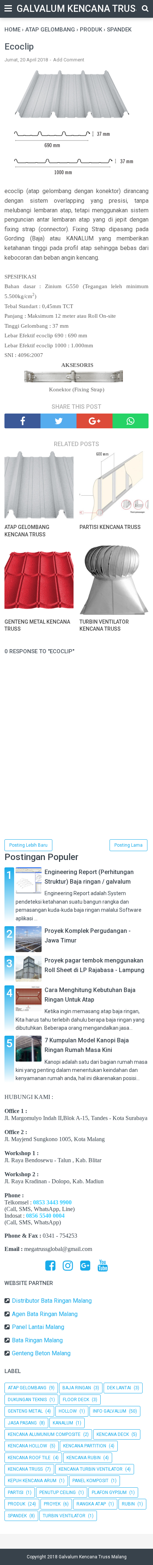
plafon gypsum (109, 1492)
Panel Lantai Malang (38, 1326)
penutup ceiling (57, 1492)
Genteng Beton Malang (41, 1353)
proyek (52, 1504)
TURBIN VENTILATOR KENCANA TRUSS (104, 625)
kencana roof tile (29, 1457)
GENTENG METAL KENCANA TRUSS (37, 625)
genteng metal (25, 1411)
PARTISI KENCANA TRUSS (110, 527)
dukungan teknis (27, 1399)
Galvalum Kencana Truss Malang (93, 1556)
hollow (68, 1411)
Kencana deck (113, 1434)
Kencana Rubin (83, 1457)
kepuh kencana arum (32, 1480)
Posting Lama (128, 845)
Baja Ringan (76, 1387)
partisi (15, 1492)
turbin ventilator (64, 1515)
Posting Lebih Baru (28, 845)
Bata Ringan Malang (37, 1340)
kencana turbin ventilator (91, 1469)
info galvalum (109, 1411)
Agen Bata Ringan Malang (45, 1314)
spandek (17, 1515)
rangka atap (91, 1504)
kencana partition (84, 1445)
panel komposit (90, 1480)
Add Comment (68, 60)
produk (16, 1504)
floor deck (76, 1399)
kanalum (63, 1423)
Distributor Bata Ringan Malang (52, 1300)
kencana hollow (27, 1445)
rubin (128, 1504)
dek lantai (119, 1387)
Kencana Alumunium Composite (44, 1434)
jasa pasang (22, 1423)
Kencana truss (25, 1469)
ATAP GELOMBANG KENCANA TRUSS (26, 530)
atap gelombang (27, 1387)
